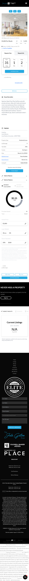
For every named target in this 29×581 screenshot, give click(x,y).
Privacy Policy (6, 542)
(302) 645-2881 (17, 467)
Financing (14, 367)
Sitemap (24, 542)
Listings (14, 361)
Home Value (14, 369)
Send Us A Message (14, 427)
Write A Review (14, 475)
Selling (14, 365)
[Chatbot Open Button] (25, 577)
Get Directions (14, 471)
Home (14, 359)
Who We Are (14, 371)
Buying (14, 363)
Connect (14, 373)
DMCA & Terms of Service (16, 542)
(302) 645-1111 (17, 465)
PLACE (14, 484)
